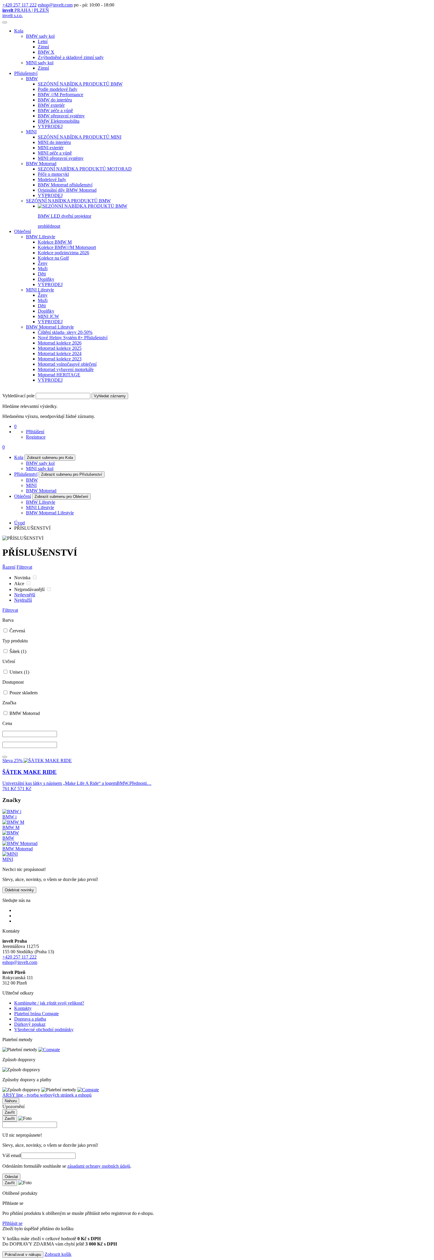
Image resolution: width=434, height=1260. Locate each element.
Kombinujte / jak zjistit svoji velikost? (49, 1002)
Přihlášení (35, 431)
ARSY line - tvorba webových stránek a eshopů (47, 1094)
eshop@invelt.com (55, 4)
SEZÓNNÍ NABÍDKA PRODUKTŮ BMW (80, 83)
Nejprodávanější (30, 589)
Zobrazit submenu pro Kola (50, 457)
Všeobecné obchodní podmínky (44, 1029)
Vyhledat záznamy (110, 396)
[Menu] (4, 22)
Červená (16, 630)
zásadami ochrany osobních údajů (98, 1166)
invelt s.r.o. (12, 15)
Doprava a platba (30, 1018)
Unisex (18, 672)
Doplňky (46, 279)
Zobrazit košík (58, 1254)
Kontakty (23, 1008)
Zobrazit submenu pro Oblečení (61, 496)
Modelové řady (52, 179)
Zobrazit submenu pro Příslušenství (71, 474)
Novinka (23, 577)
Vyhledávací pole (18, 395)
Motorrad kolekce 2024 (59, 353)
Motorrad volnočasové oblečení (67, 364)
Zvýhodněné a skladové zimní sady (71, 57)
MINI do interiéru (54, 142)
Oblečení (22, 231)
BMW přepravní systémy (61, 115)
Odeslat (11, 1176)
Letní (43, 41)
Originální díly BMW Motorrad (67, 190)
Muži (43, 268)
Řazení (8, 567)
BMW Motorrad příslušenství (65, 184)
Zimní (43, 46)
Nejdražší (23, 600)
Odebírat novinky (19, 890)
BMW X (46, 52)
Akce (19, 583)
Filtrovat (24, 567)
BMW (32, 78)
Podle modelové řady (57, 89)
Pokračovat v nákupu (23, 1254)
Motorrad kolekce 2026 (59, 342)
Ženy (43, 263)
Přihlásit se (12, 1223)
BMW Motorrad (41, 163)
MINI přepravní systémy (61, 158)
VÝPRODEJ (50, 126)
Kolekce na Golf (53, 257)
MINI (31, 131)
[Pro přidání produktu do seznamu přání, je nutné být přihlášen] (4, 757)
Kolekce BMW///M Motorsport (67, 247)
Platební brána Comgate (36, 1013)
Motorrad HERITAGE (59, 374)
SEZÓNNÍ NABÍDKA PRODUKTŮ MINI (79, 137)
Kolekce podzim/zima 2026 (63, 252)
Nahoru (11, 1101)
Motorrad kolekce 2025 (59, 348)
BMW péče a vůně (55, 110)
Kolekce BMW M (55, 242)
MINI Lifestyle (40, 289)
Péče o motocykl (53, 174)
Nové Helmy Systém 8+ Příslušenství (72, 337)
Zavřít (10, 1112)
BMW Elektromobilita (58, 121)
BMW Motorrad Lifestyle (50, 326)
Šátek (17, 651)
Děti (42, 273)
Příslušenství (25, 73)
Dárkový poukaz (29, 1024)
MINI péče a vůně (55, 152)
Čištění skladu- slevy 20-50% (65, 332)
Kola (18, 30)
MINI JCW (48, 316)
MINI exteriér (50, 147)
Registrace (35, 436)
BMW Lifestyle (40, 236)
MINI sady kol (39, 62)
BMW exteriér (51, 105)
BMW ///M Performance (60, 94)
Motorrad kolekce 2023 (59, 358)
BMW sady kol (40, 36)
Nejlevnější (24, 594)
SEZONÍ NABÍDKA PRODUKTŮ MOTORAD (85, 168)
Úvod (19, 522)
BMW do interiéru (55, 99)
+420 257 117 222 (19, 4)
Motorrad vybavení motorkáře (66, 369)
